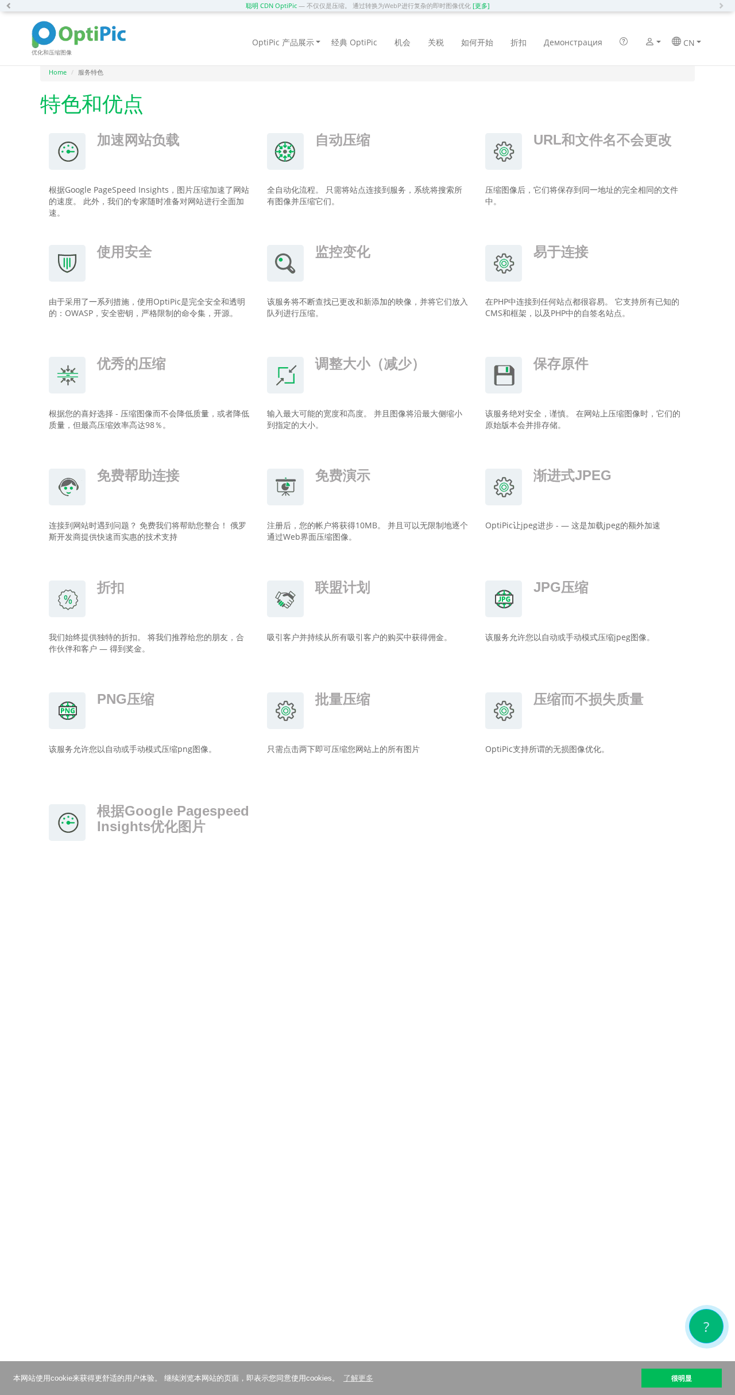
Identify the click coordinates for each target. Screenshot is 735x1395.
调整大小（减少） (370, 363)
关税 (436, 42)
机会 (402, 42)
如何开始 (477, 42)
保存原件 (561, 363)
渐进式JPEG (572, 475)
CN (688, 42)
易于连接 (561, 251)
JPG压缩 (561, 587)
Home (58, 72)
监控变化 (342, 251)
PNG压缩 (125, 699)
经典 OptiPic (354, 42)
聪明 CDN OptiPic (271, 5)
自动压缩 (342, 139)
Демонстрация (573, 42)
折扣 (518, 42)
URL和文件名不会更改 (602, 139)
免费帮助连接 (138, 475)
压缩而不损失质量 (588, 699)
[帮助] (623, 42)
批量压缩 (342, 699)
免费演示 (342, 475)
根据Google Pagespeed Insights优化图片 (173, 818)
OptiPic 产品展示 (283, 42)
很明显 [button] (681, 1378)
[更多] (481, 5)
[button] (11, 5)
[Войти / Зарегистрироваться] (649, 43)
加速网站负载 (138, 139)
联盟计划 (342, 587)
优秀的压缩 (131, 363)
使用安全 (124, 251)
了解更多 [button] (358, 1378)
